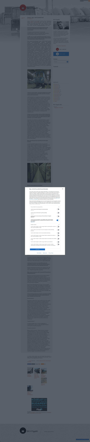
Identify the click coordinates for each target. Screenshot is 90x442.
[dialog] (45, 221)
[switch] (58, 209)
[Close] (63, 189)
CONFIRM (37, 249)
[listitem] (45, 207)
